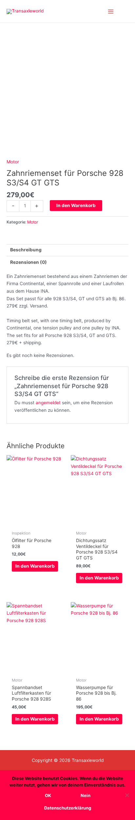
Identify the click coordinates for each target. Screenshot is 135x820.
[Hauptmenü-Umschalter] (111, 11)
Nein (85, 795)
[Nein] (127, 795)
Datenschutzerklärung (67, 807)
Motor (13, 161)
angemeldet (48, 402)
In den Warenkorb (76, 205)
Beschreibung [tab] (26, 249)
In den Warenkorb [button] (35, 566)
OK (48, 795)
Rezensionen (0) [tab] (28, 262)
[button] (126, 11)
